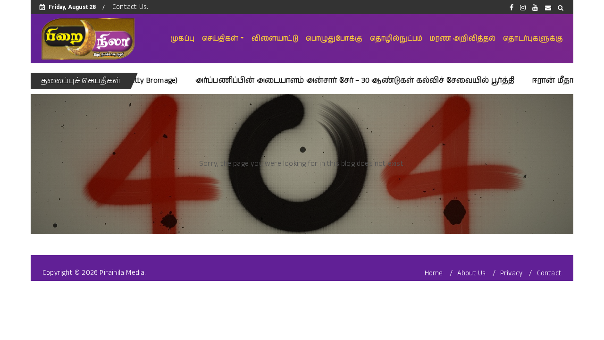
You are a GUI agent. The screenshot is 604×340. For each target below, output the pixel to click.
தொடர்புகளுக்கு (533, 38)
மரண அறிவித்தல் (462, 38)
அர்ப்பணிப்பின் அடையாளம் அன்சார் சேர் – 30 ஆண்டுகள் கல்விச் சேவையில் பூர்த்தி (332, 80)
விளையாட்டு (275, 38)
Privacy (511, 273)
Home (434, 273)
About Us (471, 273)
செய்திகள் (220, 38)
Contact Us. (130, 7)
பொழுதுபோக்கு (334, 38)
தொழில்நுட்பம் (396, 38)
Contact (549, 273)
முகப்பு (182, 38)
